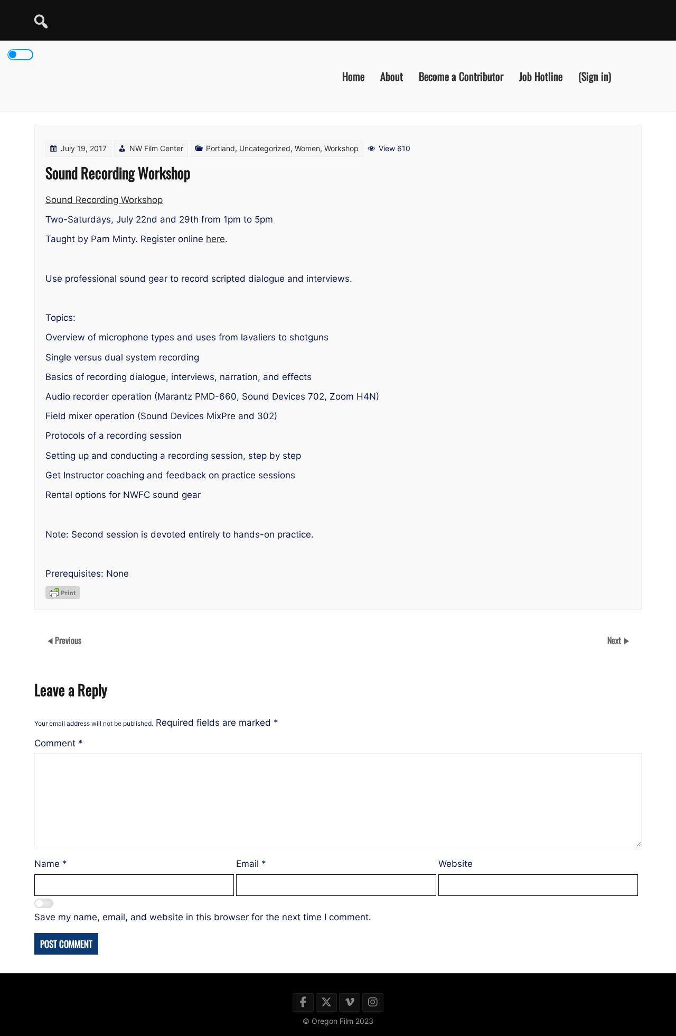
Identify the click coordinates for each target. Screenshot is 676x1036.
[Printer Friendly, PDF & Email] (62, 592)
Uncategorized (264, 148)
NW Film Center (156, 148)
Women (307, 148)
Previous (68, 640)
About (391, 76)
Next (615, 640)
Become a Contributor (461, 76)
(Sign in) (594, 76)
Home (353, 76)
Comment (58, 743)
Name (50, 863)
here (215, 239)
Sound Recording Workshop (104, 200)
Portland (220, 148)
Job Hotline (540, 76)
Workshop (341, 148)
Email (251, 863)
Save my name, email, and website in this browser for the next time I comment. (202, 917)
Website (455, 863)
